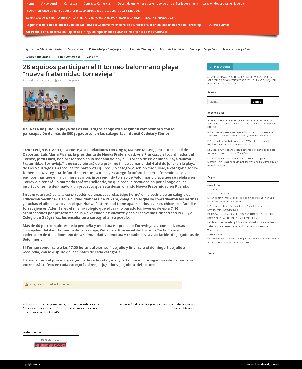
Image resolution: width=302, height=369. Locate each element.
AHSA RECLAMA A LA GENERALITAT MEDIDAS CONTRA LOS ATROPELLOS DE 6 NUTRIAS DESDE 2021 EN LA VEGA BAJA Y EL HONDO (242, 80)
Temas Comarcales (68, 56)
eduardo (29, 80)
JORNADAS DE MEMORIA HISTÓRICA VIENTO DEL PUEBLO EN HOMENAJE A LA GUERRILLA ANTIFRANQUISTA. (101, 18)
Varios (91, 56)
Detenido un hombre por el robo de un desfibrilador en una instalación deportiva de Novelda (181, 3)
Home (30, 3)
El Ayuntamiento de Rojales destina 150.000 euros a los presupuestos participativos (83, 11)
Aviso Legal (49, 3)
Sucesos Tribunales (37, 56)
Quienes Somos (218, 25)
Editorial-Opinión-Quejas (105, 49)
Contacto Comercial (97, 3)
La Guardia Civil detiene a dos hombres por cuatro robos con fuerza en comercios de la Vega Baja (241, 151)
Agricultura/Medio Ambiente (43, 49)
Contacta (70, 3)
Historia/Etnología (142, 49)
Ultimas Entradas (220, 66)
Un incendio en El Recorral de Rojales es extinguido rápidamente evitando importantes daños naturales (97, 32)
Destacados (75, 49)
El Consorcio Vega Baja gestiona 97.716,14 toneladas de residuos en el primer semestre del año (238, 142)
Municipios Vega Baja (203, 49)
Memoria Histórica (172, 49)
